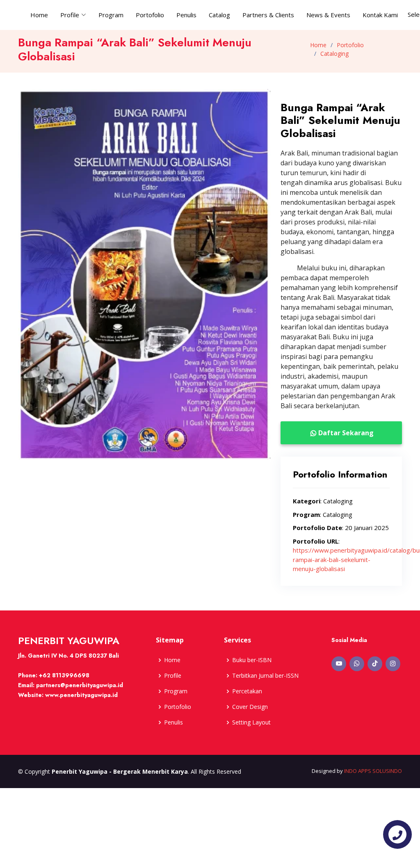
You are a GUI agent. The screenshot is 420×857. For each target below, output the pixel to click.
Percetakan (247, 691)
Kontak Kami (380, 15)
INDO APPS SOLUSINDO (373, 771)
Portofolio (150, 15)
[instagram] (393, 663)
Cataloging (334, 53)
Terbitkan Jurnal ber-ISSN (265, 676)
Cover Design (250, 707)
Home (39, 15)
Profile (172, 676)
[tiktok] (375, 663)
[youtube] (338, 663)
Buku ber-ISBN (252, 660)
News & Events (328, 15)
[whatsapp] (356, 663)
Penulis (186, 15)
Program (110, 15)
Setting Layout (251, 722)
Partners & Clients (268, 15)
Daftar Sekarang (346, 432)
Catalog (219, 15)
